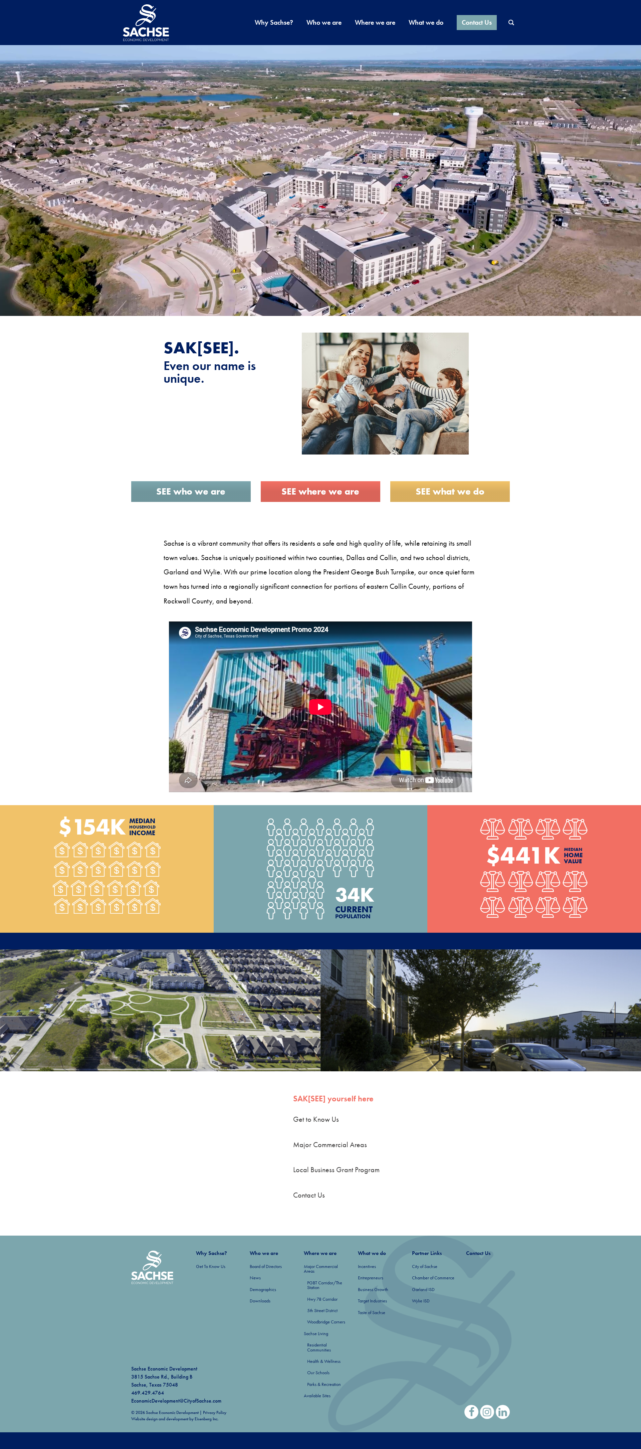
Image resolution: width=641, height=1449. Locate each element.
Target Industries (372, 1301)
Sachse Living (316, 1333)
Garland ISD (423, 1289)
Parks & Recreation (324, 1384)
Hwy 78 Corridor (322, 1299)
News (255, 1278)
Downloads (260, 1301)
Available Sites (317, 1396)
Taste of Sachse (371, 1312)
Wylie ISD (421, 1301)
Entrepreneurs (370, 1278)
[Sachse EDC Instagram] (487, 1412)
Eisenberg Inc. (206, 1419)
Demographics (263, 1289)
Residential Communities (319, 1347)
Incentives (367, 1266)
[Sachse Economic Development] (152, 1267)
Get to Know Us (316, 1119)
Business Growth (373, 1289)
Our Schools (318, 1373)
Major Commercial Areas (330, 1144)
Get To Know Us (210, 1266)
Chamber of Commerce (433, 1278)
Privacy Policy (214, 1412)
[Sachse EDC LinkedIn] (503, 1412)
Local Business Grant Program (336, 1169)
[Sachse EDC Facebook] (471, 1412)
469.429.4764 (147, 1392)
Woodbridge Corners (326, 1322)
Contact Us (309, 1195)
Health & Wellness (324, 1361)
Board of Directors (266, 1266)
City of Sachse (424, 1266)
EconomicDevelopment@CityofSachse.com (176, 1400)
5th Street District (322, 1310)
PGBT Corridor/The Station (324, 1285)
